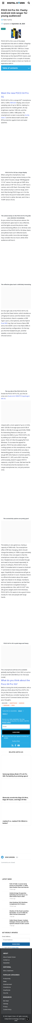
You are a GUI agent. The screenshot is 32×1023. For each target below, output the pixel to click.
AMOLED (13, 103)
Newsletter (6, 963)
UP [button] (27, 1019)
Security (5, 993)
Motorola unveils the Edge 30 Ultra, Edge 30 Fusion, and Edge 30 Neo (15, 798)
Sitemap (5, 1004)
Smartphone (13, 703)
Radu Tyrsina (7, 20)
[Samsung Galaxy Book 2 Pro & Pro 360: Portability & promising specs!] (16, 763)
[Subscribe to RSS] (13, 746)
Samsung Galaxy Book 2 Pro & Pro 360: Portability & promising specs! (15, 775)
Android (21, 703)
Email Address (6, 936)
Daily (20, 711)
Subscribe (16, 944)
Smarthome (6, 990)
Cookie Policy (7, 1009)
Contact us (6, 960)
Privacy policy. (6, 722)
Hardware (6, 705)
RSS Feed (6, 1001)
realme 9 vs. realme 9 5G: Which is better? (15, 822)
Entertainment (7, 984)
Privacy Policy (15, 947)
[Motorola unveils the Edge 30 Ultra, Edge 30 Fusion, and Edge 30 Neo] (16, 787)
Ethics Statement (8, 970)
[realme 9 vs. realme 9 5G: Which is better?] (16, 810)
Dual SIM (4, 323)
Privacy (5, 1006)
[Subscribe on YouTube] (19, 746)
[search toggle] (29, 2)
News (13, 705)
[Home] (16, 2)
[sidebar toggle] (3, 2)
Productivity (6, 978)
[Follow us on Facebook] (15, 746)
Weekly (5, 714)
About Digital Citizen (9, 957)
